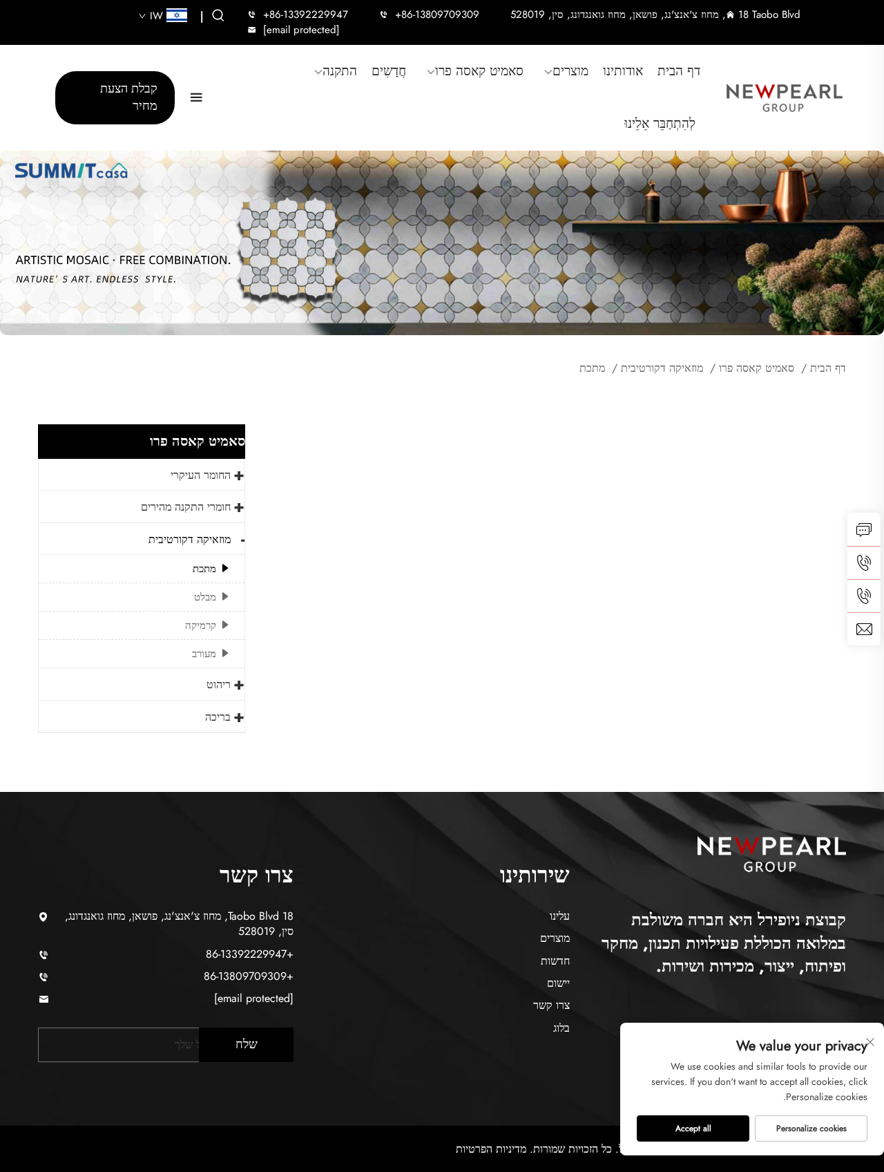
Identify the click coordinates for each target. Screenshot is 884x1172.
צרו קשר (551, 1005)
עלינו (560, 916)
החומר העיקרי (201, 475)
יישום (558, 983)
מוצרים (570, 71)
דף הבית (678, 71)
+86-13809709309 (437, 14)
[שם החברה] (772, 851)
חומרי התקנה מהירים (186, 507)
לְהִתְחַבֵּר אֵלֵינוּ (659, 124)
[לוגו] (785, 98)
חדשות (555, 961)
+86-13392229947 (305, 14)
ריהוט (218, 684)
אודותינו (623, 71)
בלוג (561, 1028)
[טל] (864, 562)
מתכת (592, 368)
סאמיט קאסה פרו (479, 71)
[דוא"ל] (864, 628)
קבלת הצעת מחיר (128, 97)
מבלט (205, 597)
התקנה (340, 71)
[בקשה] (864, 529)
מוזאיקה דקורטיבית (662, 368)
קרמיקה (200, 625)
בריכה (218, 717)
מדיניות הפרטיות (491, 1149)
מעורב (204, 653)
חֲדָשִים (389, 71)
